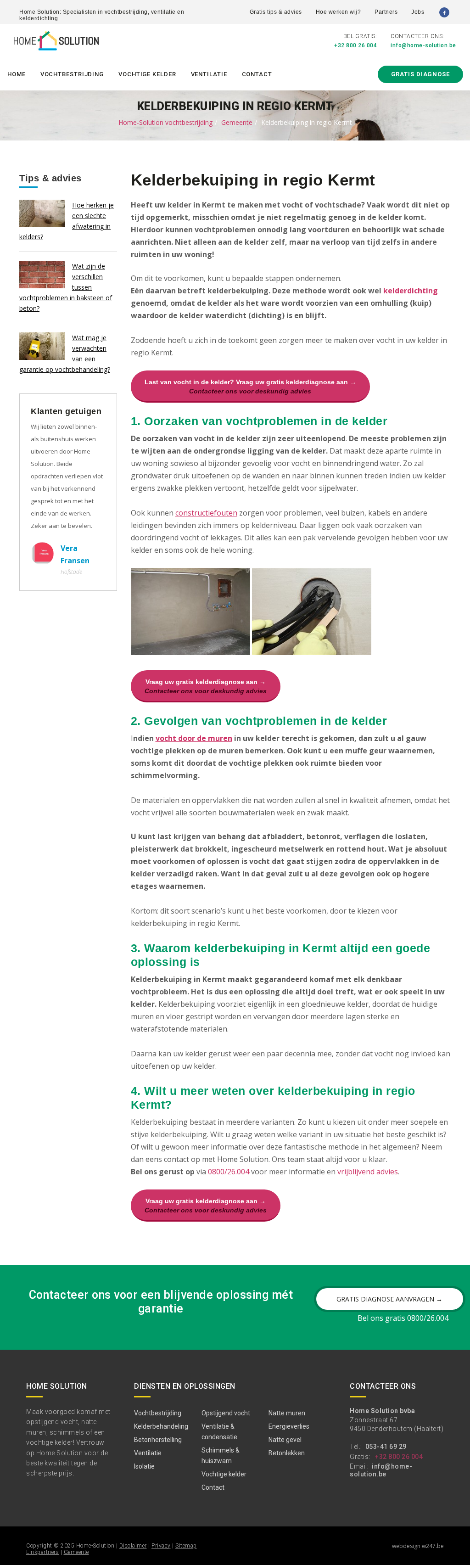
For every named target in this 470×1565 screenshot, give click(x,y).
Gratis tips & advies (276, 12)
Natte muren (287, 1413)
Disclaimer (133, 1546)
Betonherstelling (158, 1439)
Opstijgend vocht (225, 1413)
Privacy (161, 1546)
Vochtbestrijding (72, 74)
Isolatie (144, 1466)
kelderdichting (410, 291)
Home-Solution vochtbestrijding (165, 122)
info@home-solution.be (423, 45)
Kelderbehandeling (161, 1426)
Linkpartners (42, 1552)
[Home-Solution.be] (56, 42)
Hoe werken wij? (338, 12)
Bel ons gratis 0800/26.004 (403, 1318)
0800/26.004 (228, 1172)
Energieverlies (289, 1426)
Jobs (417, 12)
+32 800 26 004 (355, 45)
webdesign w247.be (418, 1546)
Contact (257, 74)
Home (16, 74)
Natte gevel (285, 1439)
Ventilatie (209, 74)
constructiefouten (206, 513)
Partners (386, 12)
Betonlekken (287, 1453)
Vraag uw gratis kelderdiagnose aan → (206, 686)
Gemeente (236, 122)
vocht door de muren (194, 738)
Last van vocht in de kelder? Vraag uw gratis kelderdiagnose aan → (250, 386)
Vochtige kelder (147, 74)
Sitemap (186, 1546)
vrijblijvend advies (367, 1172)
